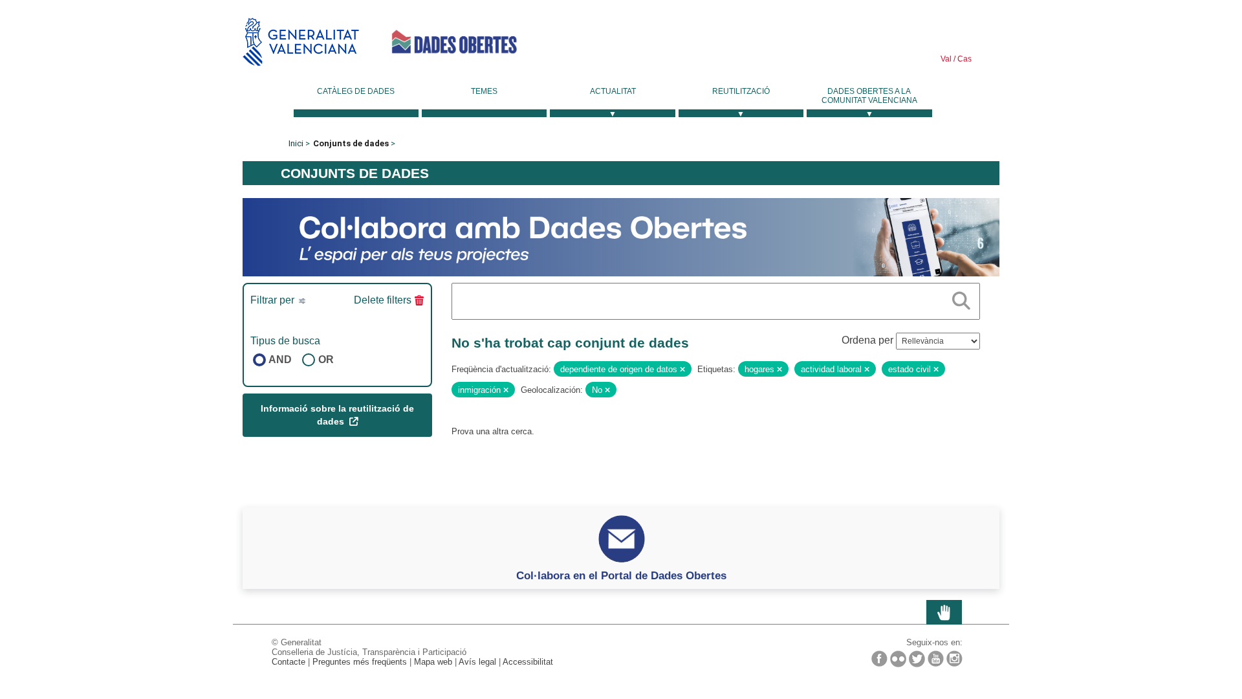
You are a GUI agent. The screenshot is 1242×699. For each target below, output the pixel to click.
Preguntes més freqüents (359, 662)
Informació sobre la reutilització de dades (337, 415)
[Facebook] (879, 658)
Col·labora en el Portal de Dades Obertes (621, 575)
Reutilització (741, 91)
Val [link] (946, 59)
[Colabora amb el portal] (621, 236)
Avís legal (477, 662)
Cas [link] (963, 59)
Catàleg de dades (356, 91)
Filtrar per (273, 299)
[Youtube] (936, 658)
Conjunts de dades (351, 143)
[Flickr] (898, 658)
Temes (484, 91)
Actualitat (613, 91)
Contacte (288, 662)
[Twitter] (917, 658)
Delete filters (382, 299)
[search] (961, 298)
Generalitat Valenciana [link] (301, 41)
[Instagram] (954, 658)
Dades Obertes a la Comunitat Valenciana (869, 96)
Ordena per (867, 340)
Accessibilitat (528, 662)
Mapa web (433, 662)
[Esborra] (682, 369)
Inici (296, 143)
